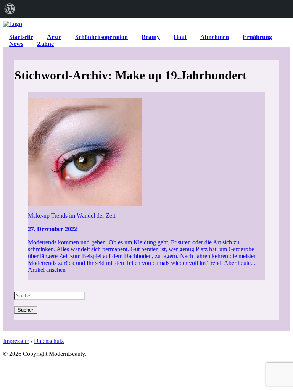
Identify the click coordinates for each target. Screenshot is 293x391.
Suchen (26, 310)
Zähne (45, 43)
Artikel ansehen (47, 270)
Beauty (151, 37)
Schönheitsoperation (101, 37)
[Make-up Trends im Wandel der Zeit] (147, 149)
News (16, 43)
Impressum (16, 341)
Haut (180, 37)
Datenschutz (49, 341)
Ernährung (257, 37)
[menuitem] (10, 9)
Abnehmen (214, 37)
